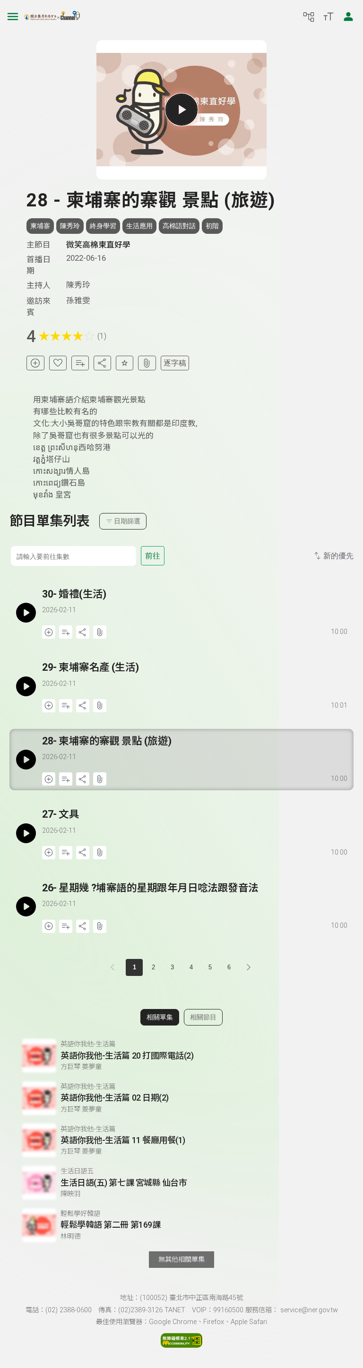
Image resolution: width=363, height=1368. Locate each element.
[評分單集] (124, 363)
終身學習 (103, 226)
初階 (212, 226)
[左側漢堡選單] (13, 16)
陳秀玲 (70, 226)
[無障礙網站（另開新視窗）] (181, 1345)
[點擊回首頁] (52, 16)
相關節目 (203, 1017)
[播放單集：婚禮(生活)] (25, 613)
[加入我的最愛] (58, 363)
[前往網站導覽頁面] (309, 16)
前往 (152, 556)
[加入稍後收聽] (35, 363)
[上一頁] (114, 967)
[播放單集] (181, 110)
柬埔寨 (40, 226)
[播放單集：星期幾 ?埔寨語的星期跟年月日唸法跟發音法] (25, 907)
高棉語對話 (179, 226)
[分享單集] (102, 363)
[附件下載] (147, 363)
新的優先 (338, 556)
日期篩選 (127, 521)
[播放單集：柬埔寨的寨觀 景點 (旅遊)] (25, 760)
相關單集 (160, 1017)
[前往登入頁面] (348, 16)
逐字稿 (175, 363)
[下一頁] (248, 967)
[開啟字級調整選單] (328, 16)
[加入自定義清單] (80, 363)
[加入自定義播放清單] (65, 632)
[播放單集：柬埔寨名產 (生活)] (25, 686)
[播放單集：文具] (25, 833)
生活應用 (139, 226)
